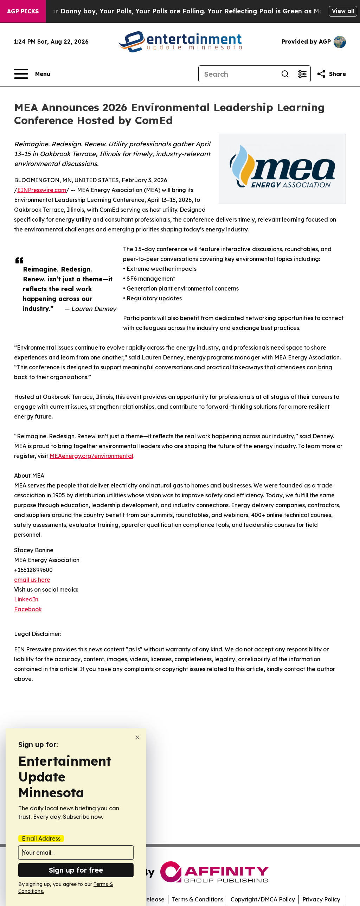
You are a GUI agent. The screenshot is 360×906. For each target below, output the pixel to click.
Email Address (41, 838)
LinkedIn (26, 599)
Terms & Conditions (197, 899)
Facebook (28, 609)
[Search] (285, 74)
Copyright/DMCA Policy (263, 899)
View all (343, 10)
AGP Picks (23, 11)
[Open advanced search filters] (302, 74)
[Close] (137, 737)
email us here (32, 579)
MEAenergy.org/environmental (91, 455)
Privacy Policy (321, 899)
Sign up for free (76, 870)
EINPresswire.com (41, 189)
